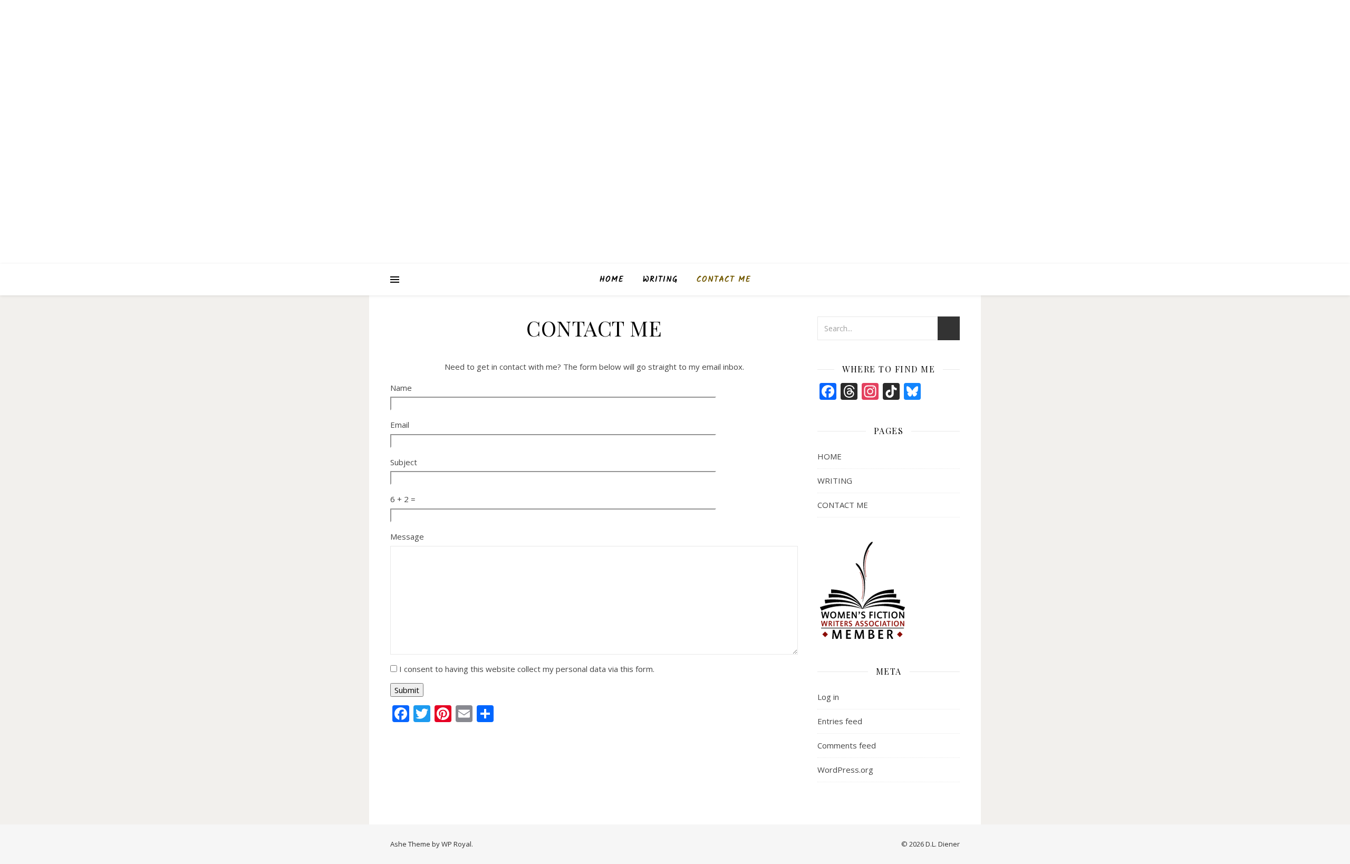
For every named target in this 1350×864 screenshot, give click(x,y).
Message (407, 536)
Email (399, 424)
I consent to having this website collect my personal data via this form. (526, 669)
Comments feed (846, 745)
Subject (403, 462)
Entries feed (839, 721)
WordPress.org (845, 769)
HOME (612, 279)
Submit (406, 690)
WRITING (660, 279)
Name (401, 387)
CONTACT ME (724, 279)
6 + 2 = (403, 499)
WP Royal (456, 844)
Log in (828, 697)
